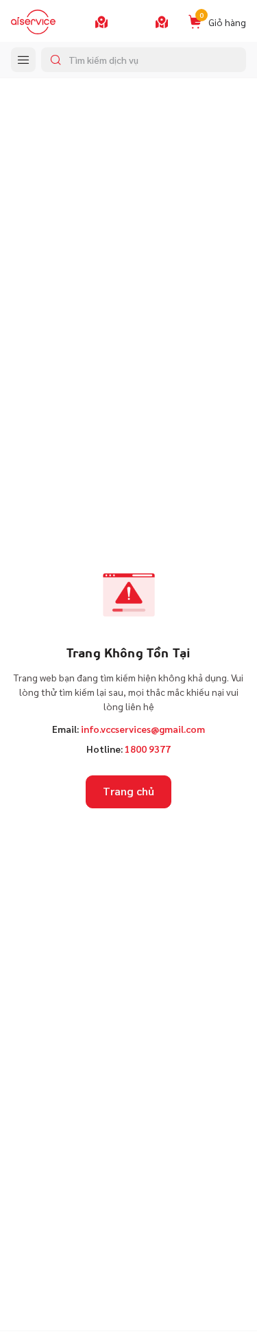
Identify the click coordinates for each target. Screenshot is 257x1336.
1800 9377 (148, 748)
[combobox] (143, 59)
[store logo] (33, 22)
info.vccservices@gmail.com (143, 729)
